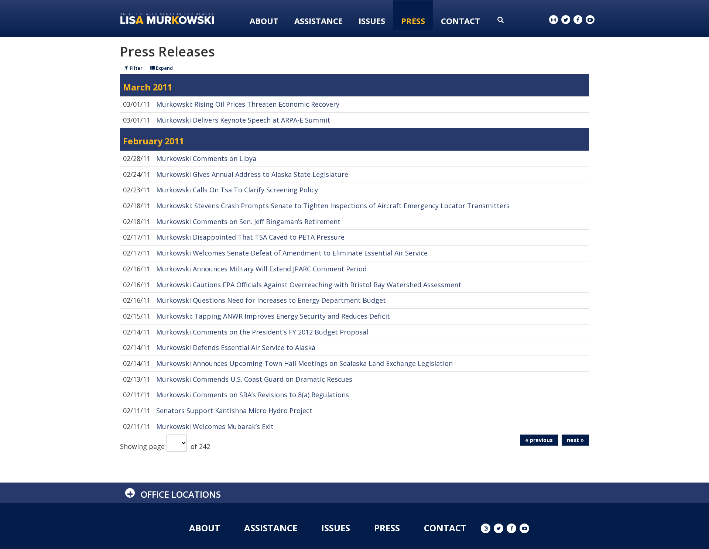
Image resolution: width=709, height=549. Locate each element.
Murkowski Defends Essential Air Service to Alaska (235, 347)
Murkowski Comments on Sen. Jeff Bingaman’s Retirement (248, 221)
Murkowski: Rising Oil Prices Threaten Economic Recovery (247, 104)
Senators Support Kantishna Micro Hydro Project (234, 410)
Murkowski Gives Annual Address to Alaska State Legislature (252, 174)
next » (575, 439)
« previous (539, 439)
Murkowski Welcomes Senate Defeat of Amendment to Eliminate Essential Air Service (292, 252)
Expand (164, 68)
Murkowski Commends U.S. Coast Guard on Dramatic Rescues (254, 379)
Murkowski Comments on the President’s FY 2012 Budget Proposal (262, 331)
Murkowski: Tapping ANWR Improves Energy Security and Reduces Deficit (273, 316)
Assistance (318, 20)
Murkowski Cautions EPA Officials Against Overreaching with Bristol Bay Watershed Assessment (308, 284)
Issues (372, 20)
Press (413, 20)
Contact (460, 20)
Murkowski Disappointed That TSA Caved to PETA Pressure (250, 237)
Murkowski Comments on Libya (206, 158)
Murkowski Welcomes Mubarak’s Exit (215, 426)
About (264, 20)
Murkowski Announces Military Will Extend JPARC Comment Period (261, 268)
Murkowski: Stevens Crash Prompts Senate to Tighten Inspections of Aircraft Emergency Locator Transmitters (333, 205)
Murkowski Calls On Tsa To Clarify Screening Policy (237, 189)
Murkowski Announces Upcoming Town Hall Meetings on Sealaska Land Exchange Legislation (304, 363)
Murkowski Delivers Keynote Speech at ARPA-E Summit (243, 120)
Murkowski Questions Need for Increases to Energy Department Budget (271, 300)
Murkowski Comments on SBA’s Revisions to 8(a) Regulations (252, 394)
